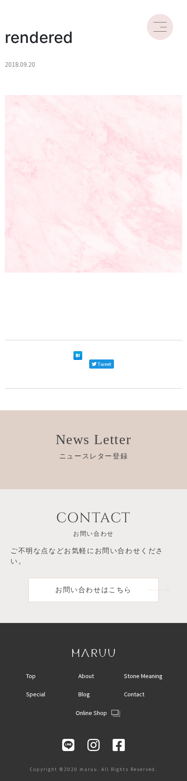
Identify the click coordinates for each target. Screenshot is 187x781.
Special (35, 694)
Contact (134, 694)
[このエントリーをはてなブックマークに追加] (77, 364)
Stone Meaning (143, 676)
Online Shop (91, 713)
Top (31, 676)
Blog (84, 694)
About (86, 676)
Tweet (104, 363)
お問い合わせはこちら (93, 589)
